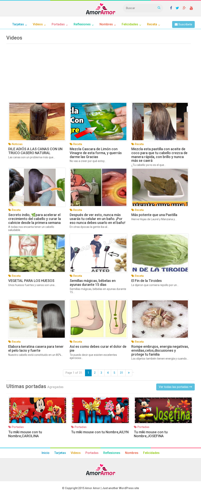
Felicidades (151, 453)
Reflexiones (111, 453)
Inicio (45, 453)
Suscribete (185, 24)
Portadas (92, 453)
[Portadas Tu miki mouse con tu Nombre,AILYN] (100, 410)
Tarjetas (60, 453)
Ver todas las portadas (174, 387)
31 (121, 372)
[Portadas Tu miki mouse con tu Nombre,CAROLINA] (37, 410)
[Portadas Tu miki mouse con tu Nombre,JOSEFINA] (163, 410)
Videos (76, 453)
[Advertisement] (98, 74)
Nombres (131, 453)
